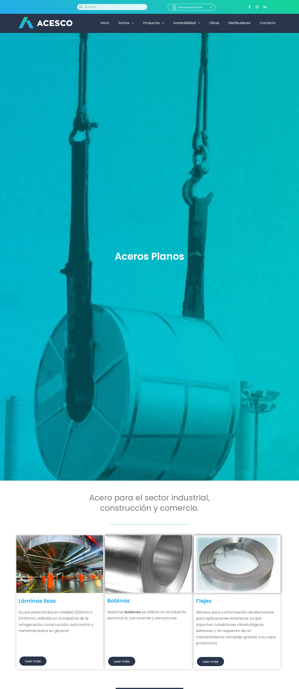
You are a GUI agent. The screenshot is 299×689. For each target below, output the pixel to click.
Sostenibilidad (184, 23)
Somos (124, 23)
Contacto (268, 23)
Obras (214, 23)
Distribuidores (239, 23)
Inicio (105, 23)
